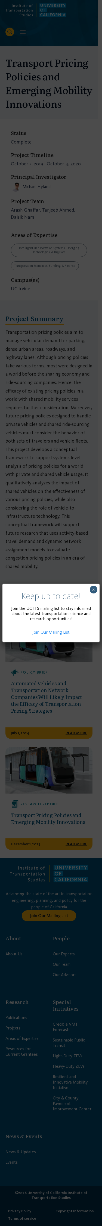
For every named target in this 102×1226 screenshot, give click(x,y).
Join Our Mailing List (51, 632)
